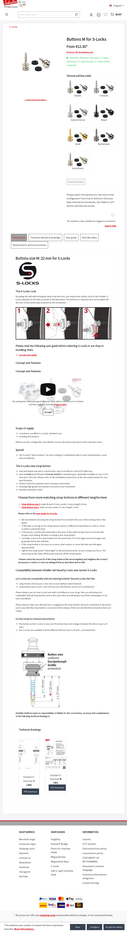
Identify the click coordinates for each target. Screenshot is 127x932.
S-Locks (55, 866)
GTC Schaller (89, 843)
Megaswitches (58, 856)
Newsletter (25, 862)
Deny (77, 927)
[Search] (76, 14)
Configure (94, 927)
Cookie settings (91, 882)
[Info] (98, 14)
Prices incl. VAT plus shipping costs (80, 52)
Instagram (24, 871)
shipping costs (48, 915)
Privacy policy (60, 404)
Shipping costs (27, 848)
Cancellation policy (93, 853)
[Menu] (6, 14)
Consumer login (27, 843)
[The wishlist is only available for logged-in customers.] (105, 14)
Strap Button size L (30, 507)
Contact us (25, 857)
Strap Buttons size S (31, 504)
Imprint (87, 839)
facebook (24, 867)
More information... (24, 928)
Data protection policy (95, 848)
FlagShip (55, 839)
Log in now (110, 225)
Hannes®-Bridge (59, 843)
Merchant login (27, 839)
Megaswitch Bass (60, 861)
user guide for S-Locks (46, 513)
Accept (48, 412)
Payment (24, 853)
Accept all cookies (114, 927)
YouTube (23, 876)
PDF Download (30, 791)
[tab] (19, 237)
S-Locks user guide (28, 355)
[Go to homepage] (31, 4)
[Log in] (91, 14)
